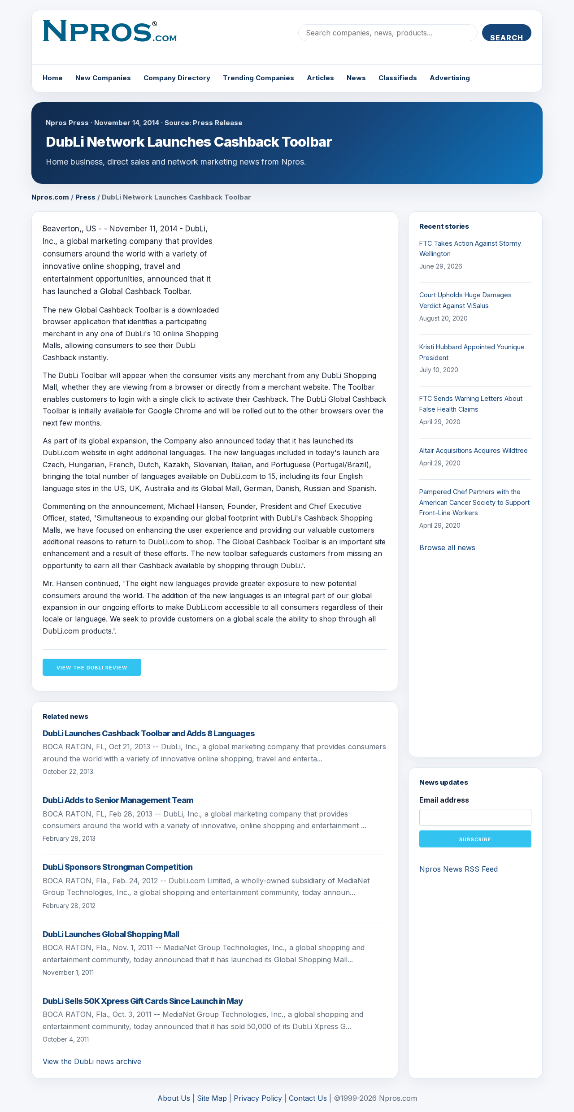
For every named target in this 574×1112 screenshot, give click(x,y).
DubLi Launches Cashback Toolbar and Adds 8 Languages (149, 733)
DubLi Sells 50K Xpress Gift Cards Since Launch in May (143, 1001)
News (356, 78)
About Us (173, 1098)
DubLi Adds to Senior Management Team (118, 800)
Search (506, 37)
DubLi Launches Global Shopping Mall (111, 934)
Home (53, 78)
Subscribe (475, 839)
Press (85, 197)
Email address (444, 799)
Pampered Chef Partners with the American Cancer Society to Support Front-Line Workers (474, 502)
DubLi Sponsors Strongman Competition (117, 867)
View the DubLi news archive (92, 1061)
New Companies (103, 78)
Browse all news (447, 547)
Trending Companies (258, 78)
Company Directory (177, 78)
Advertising (450, 78)
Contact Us (308, 1098)
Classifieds (397, 78)
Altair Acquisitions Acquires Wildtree (473, 450)
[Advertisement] (311, 285)
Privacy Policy (258, 1098)
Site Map (212, 1098)
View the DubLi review (92, 668)
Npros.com (50, 197)
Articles (320, 78)
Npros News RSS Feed (458, 868)
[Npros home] (116, 38)
